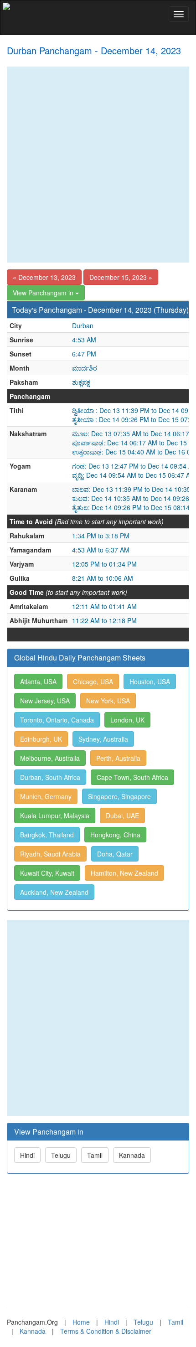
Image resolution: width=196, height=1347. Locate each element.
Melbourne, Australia (50, 758)
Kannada (132, 1155)
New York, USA (108, 700)
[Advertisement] (98, 165)
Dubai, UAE (122, 815)
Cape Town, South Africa (132, 777)
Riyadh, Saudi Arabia (50, 853)
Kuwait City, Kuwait (47, 872)
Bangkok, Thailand (47, 834)
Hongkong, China (115, 834)
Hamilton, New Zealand (124, 872)
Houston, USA (149, 681)
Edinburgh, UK (41, 738)
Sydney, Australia (103, 738)
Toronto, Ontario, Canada (57, 719)
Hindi (27, 1155)
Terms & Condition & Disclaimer (105, 1331)
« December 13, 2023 (44, 277)
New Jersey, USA (45, 700)
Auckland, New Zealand (54, 892)
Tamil (95, 1155)
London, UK (127, 719)
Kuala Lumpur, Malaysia (54, 815)
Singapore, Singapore (119, 796)
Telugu (61, 1155)
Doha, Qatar (115, 853)
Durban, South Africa (50, 777)
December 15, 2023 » (120, 277)
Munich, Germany (46, 796)
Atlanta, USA (38, 681)
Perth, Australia (118, 758)
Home (81, 1321)
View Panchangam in (44, 292)
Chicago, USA (93, 681)
